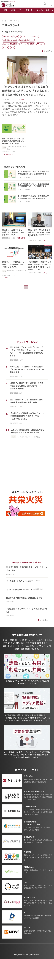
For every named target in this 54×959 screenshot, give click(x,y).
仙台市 (5, 47)
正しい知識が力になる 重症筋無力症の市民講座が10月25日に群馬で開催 (13, 141)
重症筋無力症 (8, 36)
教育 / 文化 (30, 10)
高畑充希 (23, 40)
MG (17, 36)
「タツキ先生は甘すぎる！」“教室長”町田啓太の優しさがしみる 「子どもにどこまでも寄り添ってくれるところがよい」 (26, 91)
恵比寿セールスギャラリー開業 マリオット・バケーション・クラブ (13, 232)
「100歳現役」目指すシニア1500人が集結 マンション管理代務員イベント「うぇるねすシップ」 (39, 266)
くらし (20, 10)
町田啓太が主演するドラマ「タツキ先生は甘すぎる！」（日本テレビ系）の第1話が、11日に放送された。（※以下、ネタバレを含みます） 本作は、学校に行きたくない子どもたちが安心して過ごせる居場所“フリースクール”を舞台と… (27, 109)
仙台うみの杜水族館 (10, 44)
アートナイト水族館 (27, 44)
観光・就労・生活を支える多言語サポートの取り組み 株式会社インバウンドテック (40, 233)
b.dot (31, 40)
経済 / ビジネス (10, 10)
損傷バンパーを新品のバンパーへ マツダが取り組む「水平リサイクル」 (13, 264)
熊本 (12, 47)
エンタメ (40, 10)
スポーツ (49, 10)
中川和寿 (40, 44)
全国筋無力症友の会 (10, 40)
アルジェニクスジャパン (29, 36)
